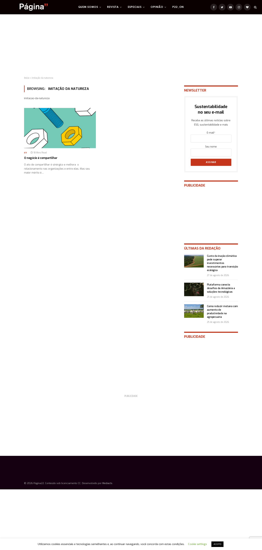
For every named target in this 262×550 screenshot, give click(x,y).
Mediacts (107, 483)
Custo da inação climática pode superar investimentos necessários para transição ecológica (222, 263)
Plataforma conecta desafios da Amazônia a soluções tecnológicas (221, 288)
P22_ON (178, 7)
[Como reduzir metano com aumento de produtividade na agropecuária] (194, 311)
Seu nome (211, 146)
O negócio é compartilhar (40, 158)
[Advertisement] (131, 45)
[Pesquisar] (255, 7)
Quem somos (88, 7)
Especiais (135, 7)
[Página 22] (26, 7)
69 (25, 152)
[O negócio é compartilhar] (60, 128)
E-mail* (211, 132)
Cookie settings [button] (197, 544)
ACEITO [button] (217, 544)
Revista (113, 7)
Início (26, 78)
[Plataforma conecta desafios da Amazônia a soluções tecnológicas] (194, 289)
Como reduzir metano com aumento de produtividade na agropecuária (222, 312)
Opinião (157, 7)
